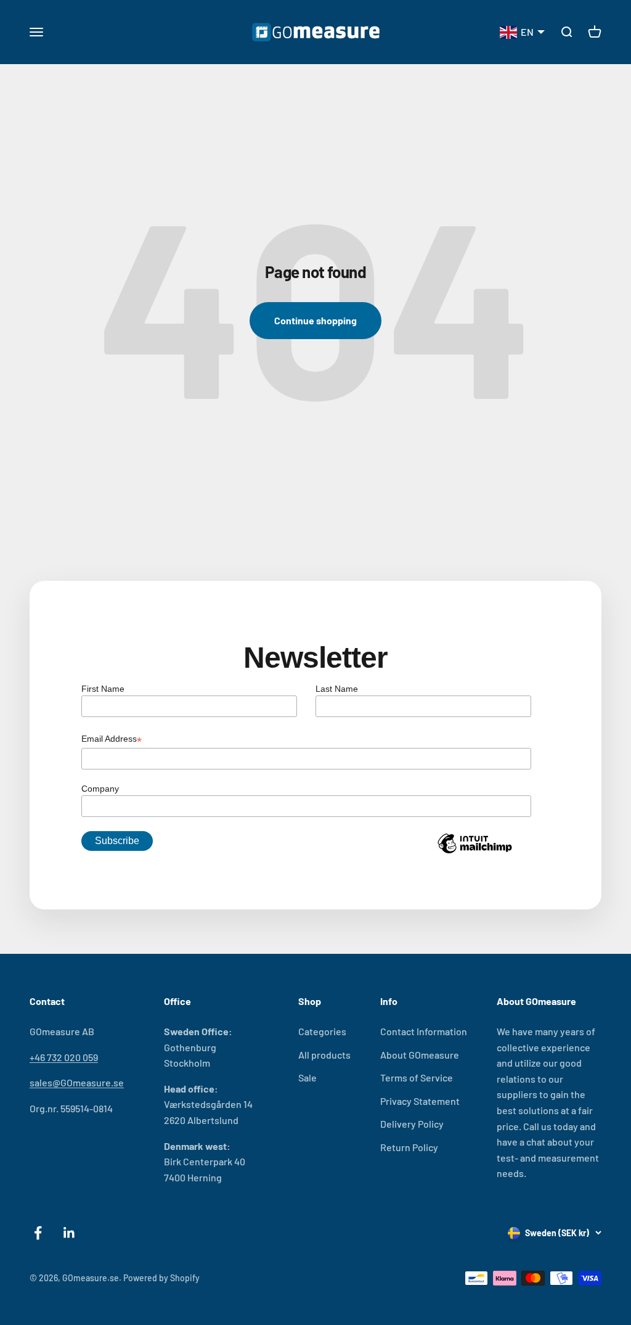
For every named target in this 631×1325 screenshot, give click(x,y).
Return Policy (409, 1147)
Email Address (111, 740)
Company (100, 789)
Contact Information (423, 1031)
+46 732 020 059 (64, 1057)
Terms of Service (416, 1077)
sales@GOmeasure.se (77, 1082)
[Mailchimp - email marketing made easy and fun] (474, 853)
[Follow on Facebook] (38, 1232)
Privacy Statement (420, 1101)
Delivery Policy (412, 1124)
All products (324, 1054)
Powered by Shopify (161, 1278)
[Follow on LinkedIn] (69, 1232)
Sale (307, 1077)
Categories (322, 1031)
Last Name (337, 689)
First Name (102, 689)
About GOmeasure (419, 1054)
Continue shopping (315, 320)
